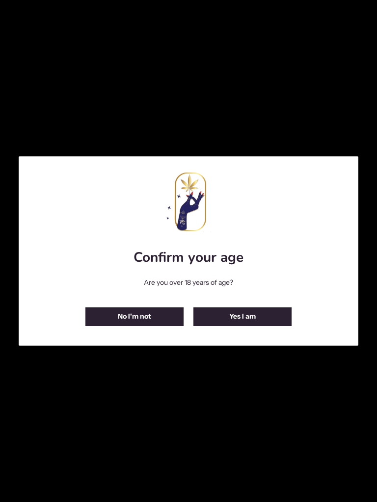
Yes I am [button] (242, 316)
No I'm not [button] (134, 316)
